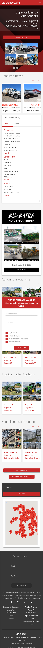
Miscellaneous (10, 342)
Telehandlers (8, 177)
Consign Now (21, 470)
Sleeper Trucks (8, 186)
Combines (7, 144)
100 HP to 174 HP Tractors (12, 136)
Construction (9, 157)
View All (6, 153)
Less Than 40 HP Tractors (12, 141)
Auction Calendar (31, 607)
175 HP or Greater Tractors (12, 133)
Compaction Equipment (11, 171)
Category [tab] (7, 123)
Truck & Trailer (10, 336)
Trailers (11, 619)
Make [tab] (17, 123)
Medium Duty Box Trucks (11, 192)
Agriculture (10, 333)
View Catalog (21, 37)
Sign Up (20, 347)
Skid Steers (7, 165)
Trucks (7, 183)
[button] (14, 68)
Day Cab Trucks (8, 189)
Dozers (6, 168)
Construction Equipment (10, 339)
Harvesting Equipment (10, 147)
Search (22, 494)
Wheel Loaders (8, 160)
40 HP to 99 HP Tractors (11, 139)
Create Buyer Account (31, 621)
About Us (31, 610)
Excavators (7, 163)
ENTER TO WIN (21, 269)
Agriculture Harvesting (11, 150)
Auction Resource (8, 638)
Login (31, 624)
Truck (11, 616)
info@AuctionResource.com (26, 638)
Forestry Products (9, 174)
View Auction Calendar (21, 476)
